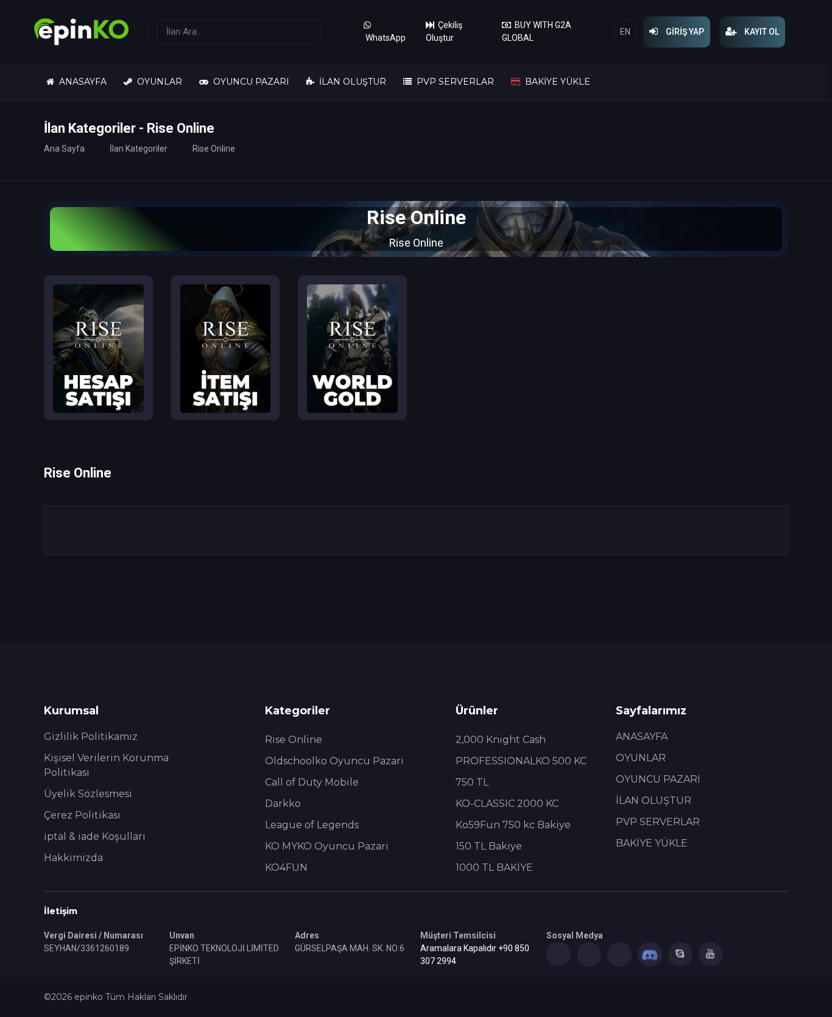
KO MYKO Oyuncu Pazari (327, 846)
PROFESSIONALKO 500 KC (521, 761)
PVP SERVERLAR (453, 81)
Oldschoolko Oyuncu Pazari (334, 761)
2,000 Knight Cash (501, 739)
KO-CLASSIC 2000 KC (507, 803)
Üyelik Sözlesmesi (88, 794)
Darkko (283, 803)
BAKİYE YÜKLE (555, 81)
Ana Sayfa (64, 148)
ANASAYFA (80, 81)
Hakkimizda (73, 858)
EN (625, 32)
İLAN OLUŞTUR (350, 81)
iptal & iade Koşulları (95, 836)
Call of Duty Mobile (312, 782)
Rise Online (293, 739)
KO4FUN (286, 867)
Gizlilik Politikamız (91, 736)
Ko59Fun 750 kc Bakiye (513, 825)
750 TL (472, 782)
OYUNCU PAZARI (248, 81)
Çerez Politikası (82, 815)
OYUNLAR (157, 81)
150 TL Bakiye (489, 846)
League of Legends (312, 825)
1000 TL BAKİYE (494, 867)
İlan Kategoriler (138, 148)
